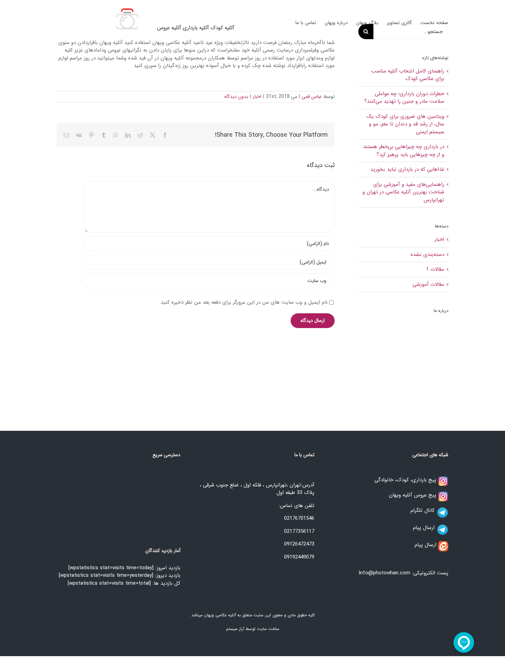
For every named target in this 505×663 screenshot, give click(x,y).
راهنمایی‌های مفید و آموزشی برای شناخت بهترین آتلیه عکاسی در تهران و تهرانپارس (403, 192)
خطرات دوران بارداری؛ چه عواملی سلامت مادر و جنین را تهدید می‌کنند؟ (404, 98)
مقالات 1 (435, 269)
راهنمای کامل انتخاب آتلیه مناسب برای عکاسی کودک (407, 75)
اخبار (257, 96)
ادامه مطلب (429, 391)
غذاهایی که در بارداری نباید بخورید (407, 169)
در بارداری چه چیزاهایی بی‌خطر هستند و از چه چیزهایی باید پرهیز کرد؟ (403, 151)
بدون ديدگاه (236, 96)
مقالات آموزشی (428, 285)
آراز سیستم (235, 629)
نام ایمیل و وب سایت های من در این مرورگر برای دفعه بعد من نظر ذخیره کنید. (243, 302)
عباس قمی (312, 96)
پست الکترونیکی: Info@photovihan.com (403, 573)
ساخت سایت (268, 629)
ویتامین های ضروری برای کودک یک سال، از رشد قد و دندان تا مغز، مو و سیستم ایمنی (405, 124)
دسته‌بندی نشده (427, 255)
